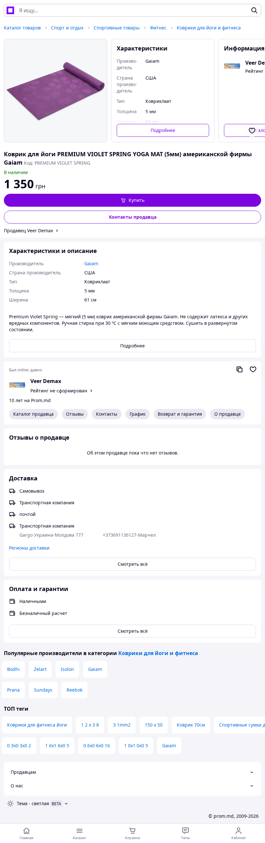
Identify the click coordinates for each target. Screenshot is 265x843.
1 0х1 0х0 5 (136, 745)
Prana (13, 690)
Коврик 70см (191, 725)
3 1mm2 (122, 725)
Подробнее (163, 130)
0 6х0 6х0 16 (96, 745)
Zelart (40, 669)
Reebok (74, 690)
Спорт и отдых (67, 28)
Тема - (33, 803)
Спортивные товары (117, 28)
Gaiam (95, 669)
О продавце (227, 414)
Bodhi (13, 669)
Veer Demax (45, 381)
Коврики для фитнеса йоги (37, 725)
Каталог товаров (22, 28)
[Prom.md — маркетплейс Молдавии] (10, 10)
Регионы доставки (29, 548)
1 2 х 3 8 (90, 725)
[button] (132, 200)
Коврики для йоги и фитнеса (209, 28)
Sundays (43, 690)
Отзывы (75, 414)
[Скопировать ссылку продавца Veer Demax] (239, 369)
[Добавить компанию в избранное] (253, 369)
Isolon (67, 669)
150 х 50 (154, 725)
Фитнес (158, 28)
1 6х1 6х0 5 (57, 745)
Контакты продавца (132, 217)
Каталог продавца (33, 414)
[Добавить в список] (252, 130)
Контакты (106, 414)
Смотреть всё (133, 564)
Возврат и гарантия (180, 414)
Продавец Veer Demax (28, 230)
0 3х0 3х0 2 (19, 745)
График (137, 414)
